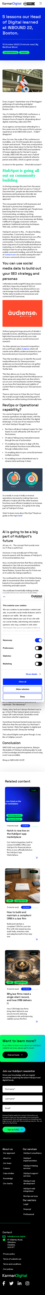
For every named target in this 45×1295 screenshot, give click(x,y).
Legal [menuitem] (25, 1204)
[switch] (38, 648)
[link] (40, 3)
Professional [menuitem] (28, 1214)
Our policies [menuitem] (8, 1269)
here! (20, 515)
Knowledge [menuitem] (8, 1178)
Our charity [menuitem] (8, 1183)
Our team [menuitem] (7, 1163)
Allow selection (22, 689)
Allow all (22, 682)
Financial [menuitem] (27, 1209)
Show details (31, 674)
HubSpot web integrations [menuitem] (29, 1189)
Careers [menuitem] (6, 1168)
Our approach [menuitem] (9, 1153)
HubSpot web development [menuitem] (29, 1182)
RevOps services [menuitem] (30, 1196)
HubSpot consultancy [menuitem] (32, 1153)
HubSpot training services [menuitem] (30, 1166)
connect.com (10, 254)
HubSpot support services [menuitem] (30, 1174)
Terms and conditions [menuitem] (12, 1264)
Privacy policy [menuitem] (9, 1254)
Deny (22, 697)
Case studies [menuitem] (8, 1173)
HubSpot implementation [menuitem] (30, 1159)
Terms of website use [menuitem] (12, 1259)
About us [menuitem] (7, 1158)
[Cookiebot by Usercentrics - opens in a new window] (31, 596)
